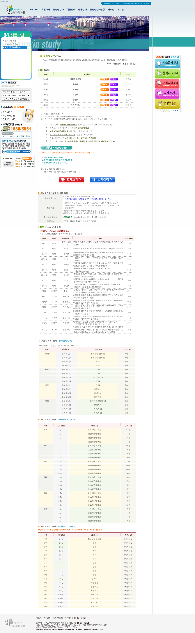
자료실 (111, 9)
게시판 (120, 9)
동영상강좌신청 (97, 9)
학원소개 (45, 9)
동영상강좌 (58, 9)
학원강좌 (71, 9)
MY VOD (34, 9)
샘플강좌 (82, 9)
